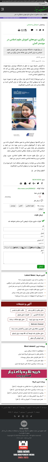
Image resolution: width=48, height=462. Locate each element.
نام (43, 226)
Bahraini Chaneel (37, 324)
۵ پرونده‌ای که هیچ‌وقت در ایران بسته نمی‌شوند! (29, 296)
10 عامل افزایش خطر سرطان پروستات (32, 357)
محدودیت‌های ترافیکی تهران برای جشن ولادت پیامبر (27, 293)
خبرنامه (16, 412)
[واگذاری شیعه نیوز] (24, 17)
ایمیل (42, 233)
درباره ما (44, 407)
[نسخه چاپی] (19, 30)
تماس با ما (36, 407)
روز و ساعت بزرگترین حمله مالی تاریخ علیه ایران (29, 364)
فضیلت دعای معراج (23, 315)
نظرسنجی (30, 412)
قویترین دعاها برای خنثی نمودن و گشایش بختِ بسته (27, 329)
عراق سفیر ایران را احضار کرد (35, 360)
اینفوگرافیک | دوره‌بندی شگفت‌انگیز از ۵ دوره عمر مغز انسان (26, 286)
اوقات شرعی (6, 407)
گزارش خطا (37, 193)
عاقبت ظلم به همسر (18, 310)
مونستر (13, 206)
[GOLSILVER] (24, 373)
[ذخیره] (26, 30)
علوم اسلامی (30, 206)
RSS (9, 412)
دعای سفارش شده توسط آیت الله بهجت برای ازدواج (27, 333)
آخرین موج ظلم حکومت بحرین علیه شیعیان (30, 289)
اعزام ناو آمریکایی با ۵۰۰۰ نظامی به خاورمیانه (27, 386)
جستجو (23, 412)
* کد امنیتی (40, 240)
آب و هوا (15, 407)
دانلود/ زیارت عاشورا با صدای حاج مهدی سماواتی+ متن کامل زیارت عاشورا (25, 14)
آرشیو (29, 407)
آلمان (20, 206)
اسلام (41, 209)
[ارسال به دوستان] (22, 30)
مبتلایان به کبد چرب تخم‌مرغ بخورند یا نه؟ (30, 280)
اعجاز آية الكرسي (38, 315)
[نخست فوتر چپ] (24, 449)
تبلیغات (37, 412)
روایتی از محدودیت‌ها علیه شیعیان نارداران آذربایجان (25, 393)
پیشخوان (42, 25)
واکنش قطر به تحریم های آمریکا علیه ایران (30, 354)
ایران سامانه (20, 438)
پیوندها (23, 407)
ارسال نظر (37, 200)
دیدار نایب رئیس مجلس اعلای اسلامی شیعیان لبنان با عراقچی (25, 283)
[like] (24, 197)
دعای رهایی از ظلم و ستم (35, 310)
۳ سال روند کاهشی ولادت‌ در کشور (30, 396)
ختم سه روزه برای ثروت (36, 319)
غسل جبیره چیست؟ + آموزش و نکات (29, 399)
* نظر (42, 250)
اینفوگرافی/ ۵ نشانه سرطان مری (34, 351)
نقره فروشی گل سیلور (36, 338)
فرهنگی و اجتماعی (32, 25)
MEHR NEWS (36, 180)
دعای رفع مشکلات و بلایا (17, 319)
